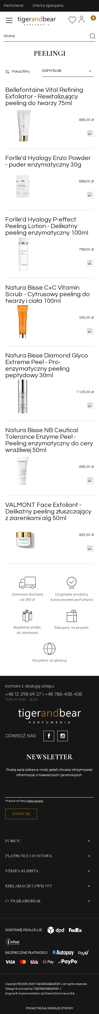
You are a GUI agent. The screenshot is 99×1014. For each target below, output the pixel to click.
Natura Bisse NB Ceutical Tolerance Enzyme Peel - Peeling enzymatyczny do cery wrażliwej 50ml (49, 440)
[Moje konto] (82, 19)
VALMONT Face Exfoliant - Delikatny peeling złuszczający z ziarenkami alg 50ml (48, 511)
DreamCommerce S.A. (60, 993)
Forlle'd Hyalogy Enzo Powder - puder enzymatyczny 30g (48, 161)
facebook (49, 736)
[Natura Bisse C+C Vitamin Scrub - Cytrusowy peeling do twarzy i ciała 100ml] (23, 321)
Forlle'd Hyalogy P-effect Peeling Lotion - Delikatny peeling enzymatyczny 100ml (46, 226)
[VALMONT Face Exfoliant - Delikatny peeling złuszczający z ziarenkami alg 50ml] (23, 539)
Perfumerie (13, 6)
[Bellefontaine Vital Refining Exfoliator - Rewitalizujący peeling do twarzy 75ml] (23, 124)
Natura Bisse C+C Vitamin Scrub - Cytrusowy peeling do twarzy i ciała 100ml (47, 294)
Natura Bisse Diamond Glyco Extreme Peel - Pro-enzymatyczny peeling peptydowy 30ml (46, 365)
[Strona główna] (42, 20)
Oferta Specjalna (47, 6)
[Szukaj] (92, 36)
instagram (62, 736)
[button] (9, 19)
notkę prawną (35, 801)
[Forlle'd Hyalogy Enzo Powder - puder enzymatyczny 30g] (23, 185)
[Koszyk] (90, 20)
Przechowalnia (73, 20)
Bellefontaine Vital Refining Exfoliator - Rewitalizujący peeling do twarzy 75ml (44, 96)
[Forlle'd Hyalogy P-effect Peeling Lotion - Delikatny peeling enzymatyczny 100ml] (23, 253)
